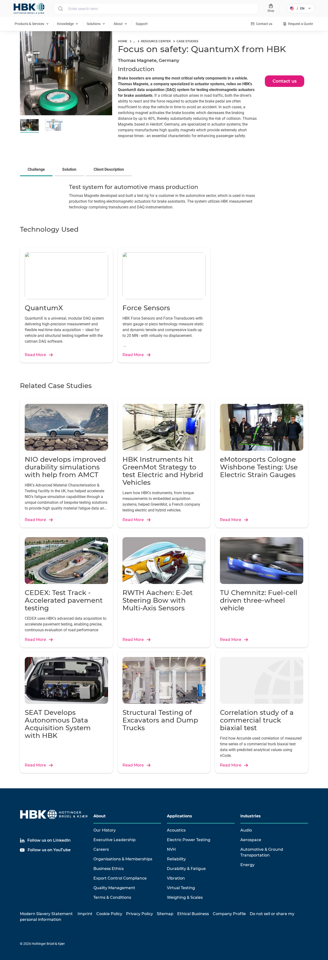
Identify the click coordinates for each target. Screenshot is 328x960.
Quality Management (114, 888)
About (99, 816)
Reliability (176, 859)
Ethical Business (193, 913)
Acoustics (176, 830)
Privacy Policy (139, 913)
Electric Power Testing (188, 840)
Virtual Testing (181, 888)
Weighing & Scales (185, 897)
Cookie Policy (109, 913)
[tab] (37, 170)
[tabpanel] (164, 198)
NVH (171, 849)
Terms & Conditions (112, 897)
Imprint (85, 913)
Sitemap (165, 913)
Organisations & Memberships (122, 859)
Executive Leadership (114, 840)
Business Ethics (108, 868)
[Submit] (60, 8)
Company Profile (229, 913)
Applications (179, 816)
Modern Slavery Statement (46, 913)
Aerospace (250, 840)
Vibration (176, 878)
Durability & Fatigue (186, 868)
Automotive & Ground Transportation (261, 852)
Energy (247, 865)
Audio (246, 830)
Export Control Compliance (120, 878)
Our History (104, 830)
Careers (101, 849)
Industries (250, 816)
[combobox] (156, 8)
